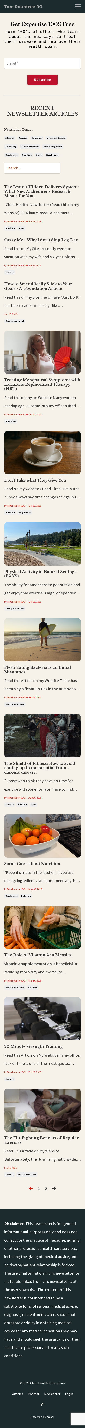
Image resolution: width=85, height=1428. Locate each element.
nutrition (27, 155)
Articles (17, 1394)
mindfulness (11, 155)
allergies (9, 138)
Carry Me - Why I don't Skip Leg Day (41, 240)
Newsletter (52, 1394)
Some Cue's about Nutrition (32, 864)
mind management (53, 146)
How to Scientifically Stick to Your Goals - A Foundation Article (38, 286)
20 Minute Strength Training (33, 1046)
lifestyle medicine (30, 146)
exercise (23, 138)
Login (69, 1394)
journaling (10, 146)
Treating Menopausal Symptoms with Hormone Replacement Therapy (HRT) (42, 384)
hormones (37, 138)
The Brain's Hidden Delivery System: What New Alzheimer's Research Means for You (41, 191)
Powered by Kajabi (42, 1417)
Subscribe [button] (42, 79)
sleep (39, 155)
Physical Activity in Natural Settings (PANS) (40, 574)
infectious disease (56, 138)
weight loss (52, 155)
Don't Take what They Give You (35, 480)
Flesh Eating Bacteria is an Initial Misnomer (37, 669)
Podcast (33, 1394)
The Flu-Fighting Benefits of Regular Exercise (41, 1140)
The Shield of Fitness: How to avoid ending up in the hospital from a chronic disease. (39, 768)
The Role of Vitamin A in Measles (38, 955)
